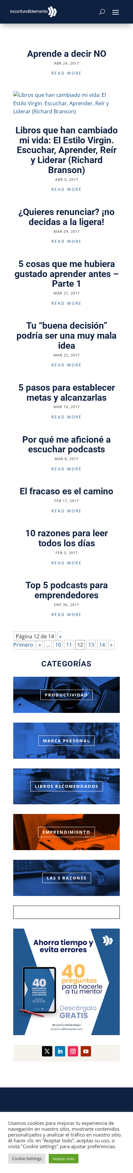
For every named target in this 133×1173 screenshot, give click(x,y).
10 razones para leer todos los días (66, 538)
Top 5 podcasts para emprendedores (67, 590)
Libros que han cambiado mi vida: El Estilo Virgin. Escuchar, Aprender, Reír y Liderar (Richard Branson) (66, 150)
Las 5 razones (67, 878)
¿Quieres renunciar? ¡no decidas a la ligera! (66, 217)
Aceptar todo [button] (64, 1158)
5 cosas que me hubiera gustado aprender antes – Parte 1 (67, 274)
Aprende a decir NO (66, 53)
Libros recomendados (66, 786)
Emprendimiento (66, 832)
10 (58, 644)
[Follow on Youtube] (86, 1051)
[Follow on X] (47, 1051)
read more (66, 73)
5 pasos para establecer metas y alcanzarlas (66, 392)
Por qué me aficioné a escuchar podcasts (66, 444)
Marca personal (66, 741)
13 (91, 644)
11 (69, 644)
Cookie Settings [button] (27, 1158)
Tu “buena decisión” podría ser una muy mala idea (66, 335)
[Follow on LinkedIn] (60, 1051)
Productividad (66, 695)
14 (102, 644)
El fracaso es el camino (66, 491)
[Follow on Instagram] (73, 1051)
